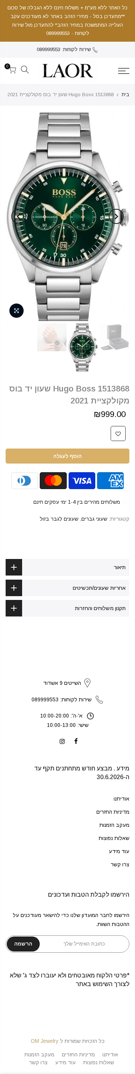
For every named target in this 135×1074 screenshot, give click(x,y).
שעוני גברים (94, 519)
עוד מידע (119, 851)
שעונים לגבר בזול (59, 519)
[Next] (18, 216)
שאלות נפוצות (114, 838)
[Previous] (116, 216)
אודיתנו (121, 799)
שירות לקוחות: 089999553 (64, 49)
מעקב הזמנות (114, 825)
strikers (67, 675)
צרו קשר (120, 864)
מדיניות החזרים (112, 812)
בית (125, 94)
